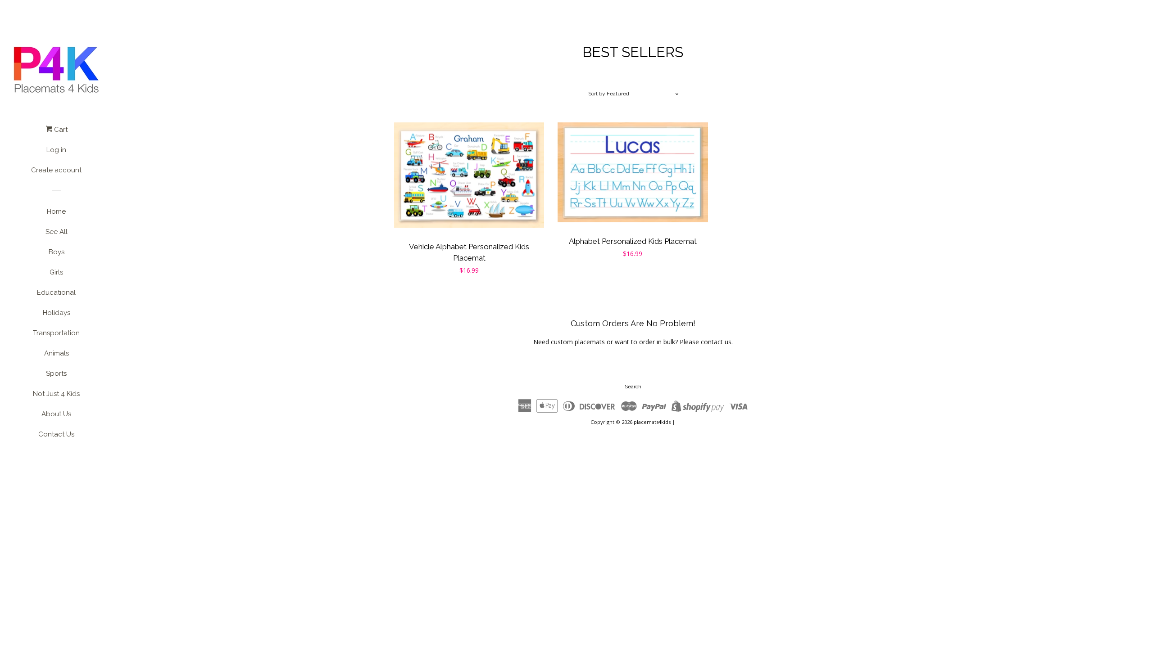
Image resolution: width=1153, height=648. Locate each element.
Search (633, 386)
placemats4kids (652, 421)
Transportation (56, 333)
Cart (60, 130)
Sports (56, 373)
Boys (56, 252)
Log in (56, 150)
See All (56, 232)
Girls (56, 272)
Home (56, 211)
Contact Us (56, 434)
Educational (56, 292)
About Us (56, 414)
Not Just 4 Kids (56, 394)
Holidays (56, 313)
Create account (56, 170)
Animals (56, 353)
